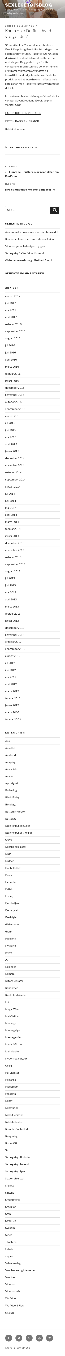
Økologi (9, 1312)
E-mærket (11, 882)
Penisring (10, 1079)
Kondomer (11, 988)
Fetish (8, 889)
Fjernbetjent (12, 903)
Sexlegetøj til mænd (17, 1164)
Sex (7, 1150)
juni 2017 (10, 303)
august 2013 (12, 571)
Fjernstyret (11, 910)
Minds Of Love (13, 1044)
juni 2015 (10, 430)
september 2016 (15, 331)
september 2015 (15, 409)
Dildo (8, 854)
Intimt (8, 952)
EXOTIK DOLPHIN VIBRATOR (23, 113)
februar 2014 (13, 529)
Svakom (10, 1227)
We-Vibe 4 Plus (14, 1305)
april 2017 (11, 317)
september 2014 (15, 479)
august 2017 (12, 296)
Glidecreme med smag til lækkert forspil (28, 260)
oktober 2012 (13, 641)
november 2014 (14, 465)
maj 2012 (10, 677)
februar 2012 (12, 698)
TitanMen (10, 1242)
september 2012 (15, 648)
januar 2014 (12, 536)
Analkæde (11, 755)
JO (6, 959)
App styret (11, 783)
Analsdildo (11, 769)
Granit (8, 931)
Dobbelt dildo (13, 868)
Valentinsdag (13, 1263)
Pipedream (11, 1086)
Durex (8, 875)
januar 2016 (12, 380)
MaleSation (12, 1016)
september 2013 (15, 564)
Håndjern (10, 938)
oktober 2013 (13, 557)
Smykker (10, 1206)
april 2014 (11, 514)
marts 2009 (12, 712)
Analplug (10, 762)
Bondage (10, 804)
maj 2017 (10, 310)
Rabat (8, 1100)
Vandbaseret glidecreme (20, 1270)
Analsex (10, 776)
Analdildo (10, 748)
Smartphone (12, 1199)
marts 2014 (12, 521)
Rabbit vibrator (14, 1115)
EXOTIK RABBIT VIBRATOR (22, 121)
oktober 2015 (13, 402)
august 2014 (12, 486)
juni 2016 (10, 352)
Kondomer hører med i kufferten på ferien (29, 239)
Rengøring (11, 1136)
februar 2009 (13, 719)
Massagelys (12, 1030)
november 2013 (14, 550)
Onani (8, 1065)
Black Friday (12, 797)
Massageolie (13, 1037)
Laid (7, 1002)
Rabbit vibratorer (15, 129)
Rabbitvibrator (13, 1122)
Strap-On (10, 1220)
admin (33, 26)
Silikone (9, 1192)
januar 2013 (12, 620)
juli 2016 (10, 345)
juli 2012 (10, 663)
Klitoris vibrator (14, 981)
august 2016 (12, 338)
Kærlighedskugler (16, 995)
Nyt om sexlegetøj (24, 147)
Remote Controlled (16, 1129)
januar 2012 (12, 705)
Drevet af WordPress (17, 1347)
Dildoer (9, 861)
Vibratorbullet (13, 1291)
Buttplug (10, 818)
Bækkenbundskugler (17, 825)
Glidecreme (12, 924)
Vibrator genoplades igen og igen (25, 246)
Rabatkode (12, 1108)
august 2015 (12, 416)
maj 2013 (10, 592)
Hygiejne (10, 945)
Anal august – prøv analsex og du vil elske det (31, 232)
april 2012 (11, 684)
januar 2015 (12, 451)
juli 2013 (10, 578)
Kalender (10, 966)
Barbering (11, 790)
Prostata (10, 1093)
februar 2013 (12, 613)
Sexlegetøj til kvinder (17, 1157)
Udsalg (9, 1249)
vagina (9, 1256)
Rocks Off (11, 1143)
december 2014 (14, 458)
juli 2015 (10, 423)
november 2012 (14, 634)
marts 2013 (12, 606)
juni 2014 (10, 500)
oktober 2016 (13, 324)
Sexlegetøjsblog (28, 5)
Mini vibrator (12, 1051)
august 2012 (12, 656)
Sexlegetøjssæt (14, 1178)
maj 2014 (10, 507)
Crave (8, 839)
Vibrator (10, 1284)
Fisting (9, 896)
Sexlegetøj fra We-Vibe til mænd (24, 253)
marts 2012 (12, 691)
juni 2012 (10, 670)
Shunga (9, 1185)
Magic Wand (12, 1009)
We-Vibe (10, 1298)
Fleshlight (11, 917)
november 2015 (14, 394)
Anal (7, 741)
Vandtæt (10, 1277)
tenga (8, 1235)
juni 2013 (10, 585)
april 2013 (11, 599)
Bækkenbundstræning (18, 832)
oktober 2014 (13, 472)
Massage (10, 1023)
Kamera (10, 973)
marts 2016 (12, 366)
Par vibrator (12, 1072)
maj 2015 (10, 437)
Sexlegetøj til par (15, 1171)
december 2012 (14, 627)
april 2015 (11, 444)
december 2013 (14, 543)
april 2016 (11, 359)
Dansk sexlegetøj (15, 846)
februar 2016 (13, 373)
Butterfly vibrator (15, 811)
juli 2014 (10, 493)
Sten (8, 1214)
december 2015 (14, 387)
